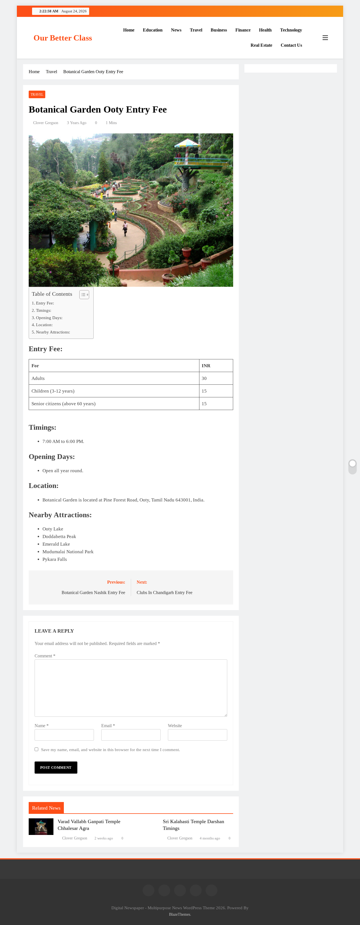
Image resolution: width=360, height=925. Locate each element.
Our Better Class (62, 37)
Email (109, 728)
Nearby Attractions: (53, 335)
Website (177, 728)
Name (42, 728)
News (176, 30)
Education (153, 30)
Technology (291, 30)
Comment (45, 659)
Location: (44, 327)
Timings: (43, 313)
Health (265, 30)
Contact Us (291, 45)
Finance (243, 30)
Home (128, 30)
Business (219, 30)
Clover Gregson (45, 123)
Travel (196, 30)
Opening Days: (49, 320)
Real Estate (261, 45)
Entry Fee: (45, 305)
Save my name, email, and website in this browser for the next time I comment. (110, 752)
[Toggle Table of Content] (81, 297)
